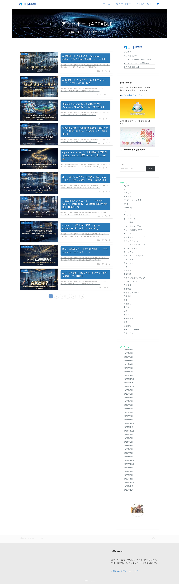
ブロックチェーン (131, 241)
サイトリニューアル (132, 226)
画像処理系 (128, 318)
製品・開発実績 (130, 56)
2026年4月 (128, 364)
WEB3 (126, 211)
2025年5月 (128, 405)
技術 (125, 300)
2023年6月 (128, 449)
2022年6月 (128, 468)
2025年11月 (129, 383)
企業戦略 (127, 274)
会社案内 (127, 52)
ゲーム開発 (128, 222)
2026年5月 (128, 361)
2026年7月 (128, 353)
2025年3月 (128, 412)
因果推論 (127, 289)
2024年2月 (128, 442)
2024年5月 (128, 438)
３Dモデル (128, 333)
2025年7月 (128, 398)
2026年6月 (128, 357)
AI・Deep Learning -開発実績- (137, 63)
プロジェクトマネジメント (135, 245)
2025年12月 (129, 379)
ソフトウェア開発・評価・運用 (137, 59)
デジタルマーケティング (134, 237)
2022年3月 (128, 471)
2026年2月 (128, 372)
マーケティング (130, 248)
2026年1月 (128, 375)
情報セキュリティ (131, 293)
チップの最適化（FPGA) (134, 230)
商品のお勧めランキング (134, 278)
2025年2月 (128, 416)
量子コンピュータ (131, 329)
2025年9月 (128, 390)
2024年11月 (129, 427)
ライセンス (128, 259)
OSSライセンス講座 (132, 200)
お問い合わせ (144, 3)
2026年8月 (128, 350)
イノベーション (130, 219)
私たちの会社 (123, 3)
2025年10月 (129, 386)
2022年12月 (129, 460)
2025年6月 (128, 401)
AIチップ (127, 193)
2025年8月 (128, 394)
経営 (125, 322)
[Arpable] (28, 6)
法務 (125, 311)
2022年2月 (128, 475)
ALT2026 (128, 197)
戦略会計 (127, 296)
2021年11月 (129, 486)
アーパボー (128, 215)
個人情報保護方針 (131, 67)
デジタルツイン (130, 233)
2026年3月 (128, 368)
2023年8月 (128, 446)
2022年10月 (129, 464)
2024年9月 (128, 434)
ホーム (106, 3)
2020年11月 (129, 490)
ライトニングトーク (132, 263)
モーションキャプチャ (133, 256)
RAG (126, 204)
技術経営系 (128, 304)
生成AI (126, 315)
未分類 (126, 307)
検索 (122, 164)
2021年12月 (129, 482)
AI (125, 189)
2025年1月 (128, 420)
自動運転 (127, 326)
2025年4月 (128, 409)
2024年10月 (129, 431)
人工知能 (127, 270)
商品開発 (127, 285)
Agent (126, 185)
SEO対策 (128, 208)
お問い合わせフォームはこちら (134, 95)
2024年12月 (129, 423)
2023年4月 (128, 453)
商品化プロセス (130, 281)
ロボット (127, 267)
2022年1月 (128, 479)
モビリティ (128, 252)
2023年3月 (128, 457)
